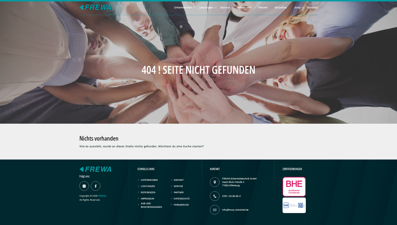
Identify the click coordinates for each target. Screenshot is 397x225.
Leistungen (206, 7)
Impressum (147, 198)
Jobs (297, 7)
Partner (263, 7)
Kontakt (312, 7)
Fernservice (181, 204)
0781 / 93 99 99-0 (231, 196)
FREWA (102, 195)
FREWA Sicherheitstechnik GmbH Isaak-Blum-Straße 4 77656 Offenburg (239, 182)
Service (225, 7)
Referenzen (244, 7)
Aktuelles (280, 7)
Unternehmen (183, 7)
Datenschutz (182, 198)
